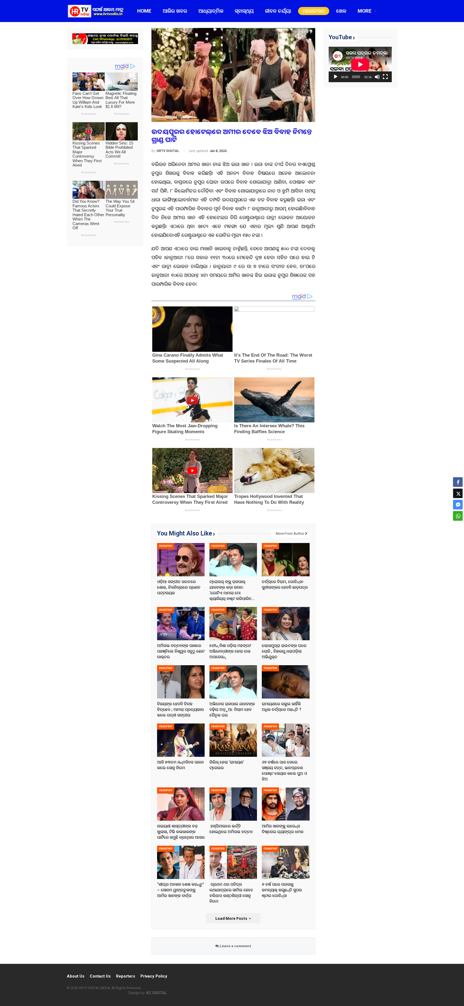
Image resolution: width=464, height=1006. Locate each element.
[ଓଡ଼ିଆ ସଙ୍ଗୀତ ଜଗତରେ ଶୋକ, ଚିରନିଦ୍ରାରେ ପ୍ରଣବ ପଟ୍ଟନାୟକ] (181, 559)
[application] (360, 64)
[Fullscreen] (385, 76)
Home (144, 11)
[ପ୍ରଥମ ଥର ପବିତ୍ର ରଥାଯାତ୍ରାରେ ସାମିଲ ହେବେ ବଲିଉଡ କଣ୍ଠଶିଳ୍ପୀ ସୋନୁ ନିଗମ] (233, 862)
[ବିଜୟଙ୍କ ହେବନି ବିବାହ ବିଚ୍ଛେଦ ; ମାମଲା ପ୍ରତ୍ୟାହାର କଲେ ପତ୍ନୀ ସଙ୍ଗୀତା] (181, 682)
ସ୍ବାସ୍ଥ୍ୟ (244, 11)
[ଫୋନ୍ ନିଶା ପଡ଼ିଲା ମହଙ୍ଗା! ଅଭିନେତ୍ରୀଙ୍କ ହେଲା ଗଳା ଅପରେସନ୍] (233, 623)
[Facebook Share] (458, 482)
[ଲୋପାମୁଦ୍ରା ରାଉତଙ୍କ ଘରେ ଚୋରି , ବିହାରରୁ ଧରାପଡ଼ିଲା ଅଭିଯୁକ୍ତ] (285, 623)
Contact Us (100, 976)
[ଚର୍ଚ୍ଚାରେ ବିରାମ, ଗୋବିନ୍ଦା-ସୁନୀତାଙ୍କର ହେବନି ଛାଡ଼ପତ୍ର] (285, 559)
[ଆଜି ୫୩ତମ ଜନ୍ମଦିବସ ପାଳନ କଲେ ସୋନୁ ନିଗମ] (181, 740)
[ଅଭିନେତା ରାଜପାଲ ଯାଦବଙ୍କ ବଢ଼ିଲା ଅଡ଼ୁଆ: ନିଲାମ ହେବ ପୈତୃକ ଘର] (233, 682)
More (365, 11)
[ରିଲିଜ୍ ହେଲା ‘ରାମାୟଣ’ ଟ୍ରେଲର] (233, 740)
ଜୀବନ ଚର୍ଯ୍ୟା (278, 11)
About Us (75, 976)
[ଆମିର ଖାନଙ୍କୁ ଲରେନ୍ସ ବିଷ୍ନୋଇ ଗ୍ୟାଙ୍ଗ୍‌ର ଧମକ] (285, 804)
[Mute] (377, 76)
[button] (458, 526)
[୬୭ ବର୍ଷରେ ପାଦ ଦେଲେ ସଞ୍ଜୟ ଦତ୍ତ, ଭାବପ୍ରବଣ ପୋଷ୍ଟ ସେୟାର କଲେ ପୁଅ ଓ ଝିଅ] (285, 740)
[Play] (335, 76)
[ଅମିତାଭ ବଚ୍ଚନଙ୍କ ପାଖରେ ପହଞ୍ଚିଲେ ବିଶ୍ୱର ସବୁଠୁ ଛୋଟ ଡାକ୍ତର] (181, 623)
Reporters (125, 976)
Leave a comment (235, 945)
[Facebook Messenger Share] (458, 504)
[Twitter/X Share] (458, 493)
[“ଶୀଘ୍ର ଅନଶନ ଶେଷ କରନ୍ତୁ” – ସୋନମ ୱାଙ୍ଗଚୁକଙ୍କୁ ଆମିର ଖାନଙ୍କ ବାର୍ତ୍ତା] (181, 862)
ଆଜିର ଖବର (175, 11)
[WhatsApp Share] (458, 516)
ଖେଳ (341, 11)
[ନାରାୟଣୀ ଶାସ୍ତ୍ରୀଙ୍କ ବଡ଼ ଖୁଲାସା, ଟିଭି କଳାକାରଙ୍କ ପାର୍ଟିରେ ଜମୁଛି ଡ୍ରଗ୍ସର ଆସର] (181, 804)
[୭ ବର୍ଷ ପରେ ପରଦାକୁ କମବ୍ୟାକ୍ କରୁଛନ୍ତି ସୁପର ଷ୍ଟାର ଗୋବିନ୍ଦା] (285, 862)
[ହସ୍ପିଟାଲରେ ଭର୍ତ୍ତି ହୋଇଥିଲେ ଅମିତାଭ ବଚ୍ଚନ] (233, 804)
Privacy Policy (153, 976)
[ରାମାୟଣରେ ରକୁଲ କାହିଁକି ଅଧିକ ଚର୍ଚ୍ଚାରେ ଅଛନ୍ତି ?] (285, 682)
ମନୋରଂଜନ (313, 11)
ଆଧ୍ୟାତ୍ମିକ (210, 11)
